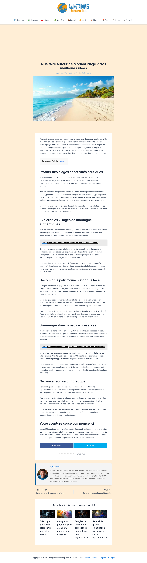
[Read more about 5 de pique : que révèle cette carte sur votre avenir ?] (47, 514)
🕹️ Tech (105, 20)
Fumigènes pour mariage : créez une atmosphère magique (64, 528)
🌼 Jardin (83, 20)
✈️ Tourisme (19, 20)
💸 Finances (33, 20)
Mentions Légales (99, 558)
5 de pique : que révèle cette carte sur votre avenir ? (46, 528)
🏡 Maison (95, 20)
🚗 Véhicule (45, 20)
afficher (62, 161)
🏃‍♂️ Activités (128, 20)
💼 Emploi (72, 20)
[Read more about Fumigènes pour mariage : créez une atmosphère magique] (64, 514)
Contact (87, 558)
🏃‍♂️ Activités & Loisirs (85, 73)
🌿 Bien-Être (59, 20)
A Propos (111, 558)
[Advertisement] (73, 41)
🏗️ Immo (116, 20)
